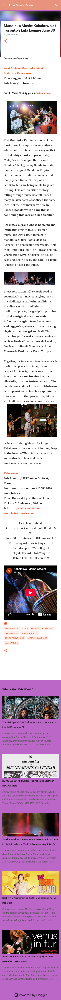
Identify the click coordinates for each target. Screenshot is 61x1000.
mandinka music (30, 633)
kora (25, 628)
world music (11, 643)
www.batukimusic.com (19, 513)
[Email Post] (6, 624)
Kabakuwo (44, 93)
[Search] (56, 5)
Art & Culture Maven (21, 5)
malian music (11, 633)
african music (12, 628)
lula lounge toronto (42, 628)
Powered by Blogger (32, 995)
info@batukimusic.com (26, 508)
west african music (37, 638)
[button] (6, 41)
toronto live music (14, 638)
